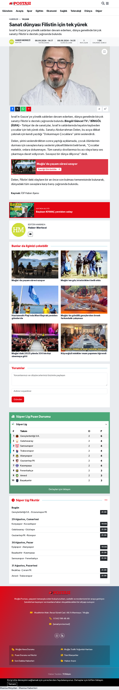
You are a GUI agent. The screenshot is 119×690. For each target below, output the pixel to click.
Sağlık (63, 11)
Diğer (99, 11)
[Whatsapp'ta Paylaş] (23, 109)
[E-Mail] (30, 234)
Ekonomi (52, 11)
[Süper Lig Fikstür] (106, 500)
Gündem (7, 11)
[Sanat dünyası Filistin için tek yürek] (59, 75)
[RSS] (62, 635)
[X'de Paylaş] (17, 109)
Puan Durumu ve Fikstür (26, 655)
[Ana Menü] (107, 3)
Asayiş (19, 11)
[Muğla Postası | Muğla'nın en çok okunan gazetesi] (20, 4)
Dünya (88, 11)
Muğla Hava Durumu (25, 649)
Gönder (18, 399)
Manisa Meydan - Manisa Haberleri (18, 688)
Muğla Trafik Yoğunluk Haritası (78, 649)
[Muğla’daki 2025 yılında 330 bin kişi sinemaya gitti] (35, 337)
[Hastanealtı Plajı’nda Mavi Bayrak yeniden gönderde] (35, 299)
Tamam (12, 684)
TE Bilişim (66, 674)
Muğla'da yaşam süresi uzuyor (28, 280)
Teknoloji (76, 11)
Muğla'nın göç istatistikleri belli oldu (81, 280)
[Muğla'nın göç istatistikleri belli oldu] (84, 264)
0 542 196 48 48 (61, 618)
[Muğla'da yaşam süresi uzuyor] (35, 264)
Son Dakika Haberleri (24, 661)
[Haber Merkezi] (19, 230)
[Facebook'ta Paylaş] (12, 109)
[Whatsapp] (57, 635)
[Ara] (103, 3)
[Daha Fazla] (28, 109)
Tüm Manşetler (71, 655)
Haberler (13, 19)
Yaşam (25, 19)
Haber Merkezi (37, 228)
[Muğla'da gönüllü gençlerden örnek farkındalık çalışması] (84, 299)
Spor (29, 11)
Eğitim (39, 11)
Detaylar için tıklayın (59, 489)
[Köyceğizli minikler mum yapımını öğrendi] (84, 337)
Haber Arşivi (70, 661)
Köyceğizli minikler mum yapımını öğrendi (83, 353)
